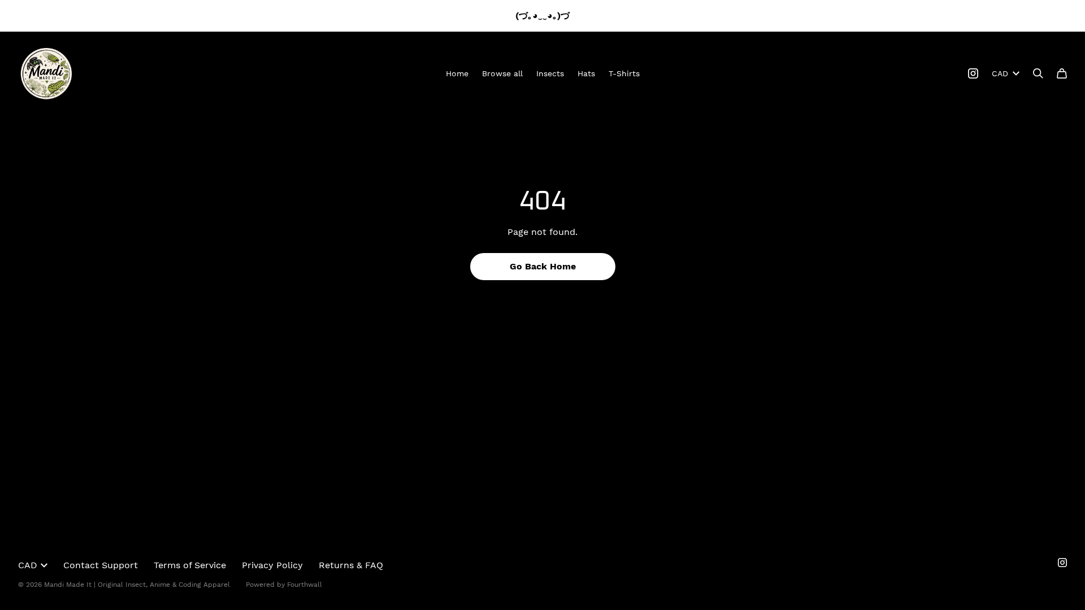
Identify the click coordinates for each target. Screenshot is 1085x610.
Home (457, 73)
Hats (586, 73)
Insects (550, 73)
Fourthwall (304, 585)
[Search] (1038, 73)
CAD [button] (1000, 73)
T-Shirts (624, 73)
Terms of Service (190, 565)
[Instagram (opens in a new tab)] (973, 73)
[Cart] (1062, 73)
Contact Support (100, 565)
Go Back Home (543, 266)
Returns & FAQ (351, 565)
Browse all (502, 73)
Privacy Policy (272, 565)
